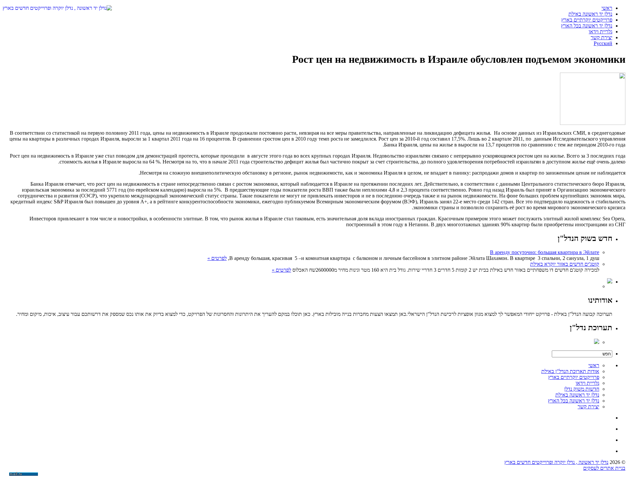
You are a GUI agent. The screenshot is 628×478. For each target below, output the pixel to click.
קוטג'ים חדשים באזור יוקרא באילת (564, 264)
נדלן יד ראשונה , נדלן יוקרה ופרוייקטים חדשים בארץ (556, 462)
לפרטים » (217, 258)
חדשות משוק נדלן (581, 389)
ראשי (607, 8)
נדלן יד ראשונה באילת (590, 14)
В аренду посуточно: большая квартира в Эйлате (544, 252)
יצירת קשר (601, 37)
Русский (603, 43)
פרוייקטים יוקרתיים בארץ (586, 20)
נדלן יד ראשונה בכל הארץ (586, 25)
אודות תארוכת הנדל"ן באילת (570, 371)
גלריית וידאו (600, 31)
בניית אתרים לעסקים (604, 468)
